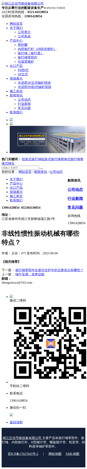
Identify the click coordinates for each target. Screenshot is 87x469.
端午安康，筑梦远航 (30, 274)
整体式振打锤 (70, 159)
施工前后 (16, 196)
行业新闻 (75, 198)
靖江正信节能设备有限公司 (22, 438)
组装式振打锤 (31, 159)
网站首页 (25, 171)
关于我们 (16, 179)
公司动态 (56, 171)
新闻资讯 (40, 171)
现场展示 (16, 192)
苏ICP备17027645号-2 (23, 454)
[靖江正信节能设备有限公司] (23, 3)
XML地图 (72, 454)
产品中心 (16, 183)
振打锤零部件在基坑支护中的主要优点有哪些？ (49, 270)
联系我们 (16, 200)
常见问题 (75, 207)
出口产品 (16, 187)
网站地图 (55, 454)
